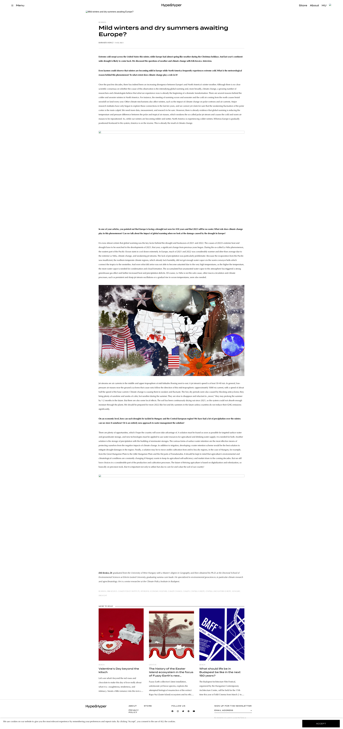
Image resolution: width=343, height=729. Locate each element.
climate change (175, 591)
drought (103, 595)
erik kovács (112, 591)
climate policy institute (129, 591)
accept (321, 724)
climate (186, 591)
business (102, 22)
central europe (198, 591)
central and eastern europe (218, 591)
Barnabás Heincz (106, 43)
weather (163, 591)
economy (154, 591)
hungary (236, 591)
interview (145, 591)
